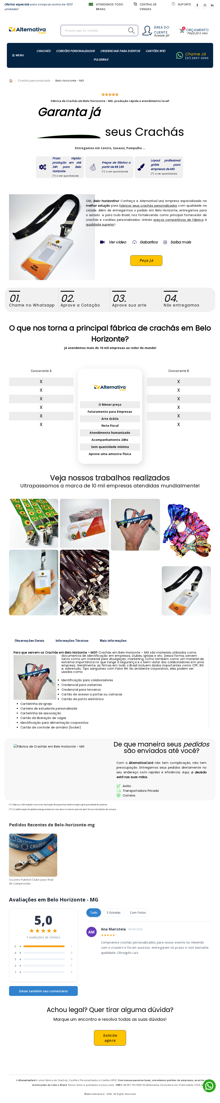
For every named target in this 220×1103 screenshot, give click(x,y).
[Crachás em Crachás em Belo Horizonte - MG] (186, 590)
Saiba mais (180, 242)
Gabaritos (149, 242)
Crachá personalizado (34, 81)
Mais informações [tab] (113, 640)
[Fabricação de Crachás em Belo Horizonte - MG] (135, 525)
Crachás (43, 51)
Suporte (184, 4)
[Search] (122, 30)
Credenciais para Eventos (120, 51)
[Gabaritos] (134, 242)
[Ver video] (102, 242)
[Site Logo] (27, 30)
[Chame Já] (179, 55)
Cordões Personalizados (75, 51)
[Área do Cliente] (147, 30)
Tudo (93, 912)
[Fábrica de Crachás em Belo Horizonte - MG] (33, 582)
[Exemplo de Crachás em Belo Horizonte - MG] (33, 523)
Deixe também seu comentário (43, 991)
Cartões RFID (155, 51)
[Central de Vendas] (135, 4)
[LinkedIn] (212, 5)
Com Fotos (138, 912)
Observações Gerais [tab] (29, 640)
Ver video (117, 242)
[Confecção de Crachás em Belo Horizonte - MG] (84, 582)
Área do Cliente (161, 30)
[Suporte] (173, 4)
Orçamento (197, 29)
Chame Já (195, 54)
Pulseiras (101, 60)
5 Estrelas (114, 912)
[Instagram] (205, 5)
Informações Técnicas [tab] (72, 640)
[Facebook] (197, 5)
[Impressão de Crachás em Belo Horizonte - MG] (84, 523)
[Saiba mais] (165, 242)
